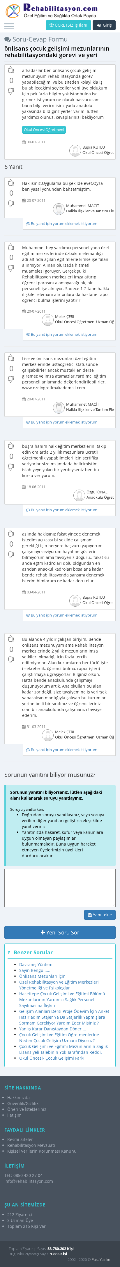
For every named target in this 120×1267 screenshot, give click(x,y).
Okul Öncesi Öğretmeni (44, 129)
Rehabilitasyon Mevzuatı (31, 1145)
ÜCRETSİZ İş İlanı (70, 25)
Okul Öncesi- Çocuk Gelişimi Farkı (51, 1058)
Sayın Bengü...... (34, 970)
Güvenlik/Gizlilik (22, 1103)
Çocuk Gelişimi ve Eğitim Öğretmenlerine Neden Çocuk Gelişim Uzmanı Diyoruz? (59, 1037)
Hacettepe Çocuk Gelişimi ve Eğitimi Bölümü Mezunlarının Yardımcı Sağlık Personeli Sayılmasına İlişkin (62, 999)
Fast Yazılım (101, 1259)
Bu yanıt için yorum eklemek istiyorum (63, 223)
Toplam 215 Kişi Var (26, 1226)
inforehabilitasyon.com (28, 1181)
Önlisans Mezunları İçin (42, 976)
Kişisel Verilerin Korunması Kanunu (42, 1151)
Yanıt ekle (102, 914)
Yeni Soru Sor (62, 932)
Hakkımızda (18, 1097)
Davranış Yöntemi (36, 964)
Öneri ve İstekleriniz (26, 1109)
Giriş (107, 25)
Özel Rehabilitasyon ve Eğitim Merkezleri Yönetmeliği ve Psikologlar (59, 985)
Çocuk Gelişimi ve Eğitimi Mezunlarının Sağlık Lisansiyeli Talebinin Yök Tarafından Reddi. (63, 1049)
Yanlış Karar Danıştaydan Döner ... (52, 1029)
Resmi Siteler (20, 1139)
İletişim (14, 1115)
